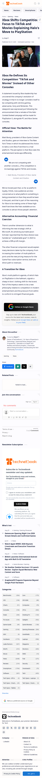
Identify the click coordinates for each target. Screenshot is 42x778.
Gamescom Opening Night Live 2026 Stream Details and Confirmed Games (20, 534)
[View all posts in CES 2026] (30, 600)
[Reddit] (3, 732)
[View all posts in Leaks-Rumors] (11, 644)
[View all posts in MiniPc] (11, 649)
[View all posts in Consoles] (11, 610)
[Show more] (5, 693)
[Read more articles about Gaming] (16, 530)
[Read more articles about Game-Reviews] (19, 564)
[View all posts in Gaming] (11, 629)
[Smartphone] (30, 10)
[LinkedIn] (34, 727)
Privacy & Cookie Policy (12, 774)
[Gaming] (6, 356)
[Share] (38, 38)
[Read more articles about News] (14, 541)
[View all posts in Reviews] (11, 664)
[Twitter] (11, 727)
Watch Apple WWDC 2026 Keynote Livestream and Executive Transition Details (20, 546)
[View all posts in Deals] (11, 615)
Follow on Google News (24, 307)
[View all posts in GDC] (11, 634)
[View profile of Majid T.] (13, 337)
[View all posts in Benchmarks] (11, 595)
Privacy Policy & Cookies (29, 751)
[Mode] (38, 3)
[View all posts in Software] (11, 673)
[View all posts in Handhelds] (30, 634)
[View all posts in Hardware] (11, 639)
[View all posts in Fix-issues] (11, 620)
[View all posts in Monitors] (30, 649)
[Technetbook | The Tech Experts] (14, 3)
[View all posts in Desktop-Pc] (30, 615)
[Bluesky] (27, 727)
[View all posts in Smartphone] (11, 668)
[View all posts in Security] (30, 664)
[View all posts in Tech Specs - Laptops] (30, 678)
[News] (6, 10)
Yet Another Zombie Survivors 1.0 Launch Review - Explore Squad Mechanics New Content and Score (22, 569)
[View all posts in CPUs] (30, 610)
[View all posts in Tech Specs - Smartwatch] (30, 683)
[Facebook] (3, 727)
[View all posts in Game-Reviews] (30, 625)
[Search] (35, 3)
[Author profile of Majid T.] (5, 38)
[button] (8, 366)
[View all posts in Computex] (30, 605)
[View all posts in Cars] (30, 595)
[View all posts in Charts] (11, 605)
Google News (26, 320)
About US (27, 742)
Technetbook (19, 350)
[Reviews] (17, 10)
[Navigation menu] (3, 3)
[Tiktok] (19, 727)
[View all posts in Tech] (30, 673)
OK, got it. (31, 774)
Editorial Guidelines (30, 755)
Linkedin (6, 742)
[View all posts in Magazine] (30, 644)
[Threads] (31, 727)
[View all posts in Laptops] (30, 639)
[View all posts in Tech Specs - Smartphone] (11, 683)
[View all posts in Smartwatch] (30, 668)
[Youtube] (15, 727)
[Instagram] (7, 727)
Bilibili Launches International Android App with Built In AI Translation (21, 558)
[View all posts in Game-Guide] (11, 625)
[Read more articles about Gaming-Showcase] (26, 530)
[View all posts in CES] (11, 600)
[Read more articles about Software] (21, 554)
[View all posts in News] (11, 659)
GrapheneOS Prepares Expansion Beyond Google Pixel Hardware (21, 581)
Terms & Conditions (30, 747)
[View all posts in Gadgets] (30, 620)
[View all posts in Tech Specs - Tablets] (11, 688)
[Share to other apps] (30, 366)
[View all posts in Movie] (11, 654)
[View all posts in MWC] (30, 654)
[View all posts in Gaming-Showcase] (30, 629)
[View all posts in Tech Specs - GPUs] (11, 678)
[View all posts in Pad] (30, 659)
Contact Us (27, 744)
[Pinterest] (23, 727)
